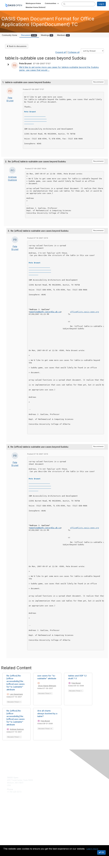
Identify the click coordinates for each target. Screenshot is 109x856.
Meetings (46, 35)
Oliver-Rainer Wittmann (47, 686)
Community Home (9, 35)
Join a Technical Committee (19, 817)
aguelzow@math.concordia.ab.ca (45, 312)
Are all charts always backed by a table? (47, 713)
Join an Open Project (16, 813)
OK (102, 852)
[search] (64, 4)
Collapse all (73, 52)
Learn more (92, 848)
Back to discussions (17, 46)
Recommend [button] (98, 82)
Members (63, 35)
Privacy (10, 843)
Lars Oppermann (16, 694)
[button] (52, 3)
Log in (101, 4)
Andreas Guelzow (17, 729)
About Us (11, 841)
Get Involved (12, 809)
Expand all (60, 52)
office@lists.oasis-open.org (84, 312)
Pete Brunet (76, 683)
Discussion (28, 35)
